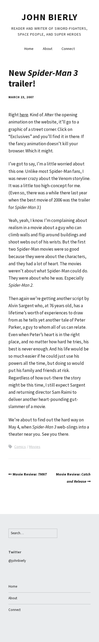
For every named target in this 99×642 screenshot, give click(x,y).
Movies (34, 446)
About (47, 48)
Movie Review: (30, 474)
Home (29, 48)
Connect (68, 48)
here (24, 115)
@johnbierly (17, 560)
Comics (20, 446)
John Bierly (49, 17)
